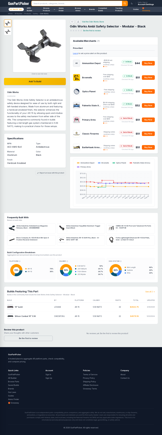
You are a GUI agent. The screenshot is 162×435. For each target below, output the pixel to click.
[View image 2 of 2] (7, 31)
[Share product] (78, 21)
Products (27, 14)
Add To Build (35, 81)
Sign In (48, 374)
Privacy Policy (89, 378)
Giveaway (13, 403)
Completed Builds (102, 9)
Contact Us (125, 378)
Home (10, 14)
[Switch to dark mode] (132, 3)
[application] (114, 187)
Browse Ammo (78, 9)
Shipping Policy (89, 381)
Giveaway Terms (90, 389)
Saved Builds (13, 385)
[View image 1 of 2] (7, 23)
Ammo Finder (61, 9)
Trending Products (118, 9)
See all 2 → (150, 292)
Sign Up (49, 378)
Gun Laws (12, 392)
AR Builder (18, 14)
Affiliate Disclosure (90, 385)
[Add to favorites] (72, 21)
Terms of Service (90, 374)
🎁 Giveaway (146, 9)
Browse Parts (13, 381)
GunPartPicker (14, 374)
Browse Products (46, 9)
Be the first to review (28, 338)
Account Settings (146, 4)
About (122, 374)
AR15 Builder (29, 9)
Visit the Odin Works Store (93, 22)
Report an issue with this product (52, 173)
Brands (92, 9)
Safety (35, 14)
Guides (136, 9)
